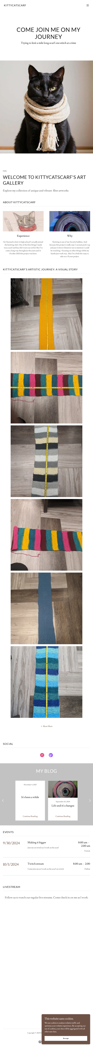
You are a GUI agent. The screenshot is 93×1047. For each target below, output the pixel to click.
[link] (15, 5)
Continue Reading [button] (30, 816)
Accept (66, 1038)
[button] (87, 5)
